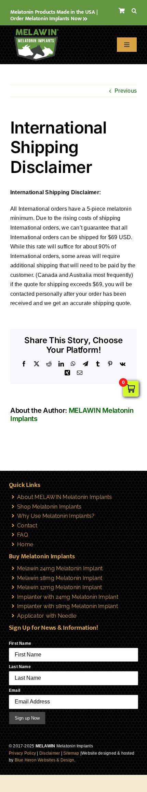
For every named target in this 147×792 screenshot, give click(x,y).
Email (14, 690)
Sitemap (71, 753)
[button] (134, 11)
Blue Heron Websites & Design (45, 760)
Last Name (20, 666)
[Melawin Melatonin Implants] (36, 28)
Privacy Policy (22, 753)
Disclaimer (49, 753)
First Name (20, 643)
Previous (126, 91)
